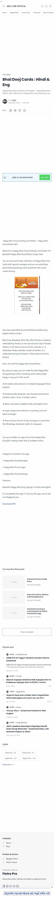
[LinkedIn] (17, 886)
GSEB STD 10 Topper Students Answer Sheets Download (27, 659)
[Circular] (19, 676)
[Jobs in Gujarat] (48, 12)
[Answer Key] (26, 12)
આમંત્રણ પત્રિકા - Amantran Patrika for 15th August (26, 712)
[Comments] (49, 686)
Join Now (44, 177)
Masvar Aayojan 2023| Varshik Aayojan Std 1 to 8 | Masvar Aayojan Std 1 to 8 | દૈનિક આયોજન (28, 681)
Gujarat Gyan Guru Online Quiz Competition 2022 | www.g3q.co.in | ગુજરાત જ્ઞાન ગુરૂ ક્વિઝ (27, 696)
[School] (18, 707)
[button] (42, 6)
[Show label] (8, 764)
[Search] (46, 6)
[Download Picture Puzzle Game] (14, 582)
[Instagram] (7, 886)
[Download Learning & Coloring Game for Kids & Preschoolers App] (14, 612)
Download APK (9, 503)
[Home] (5, 12)
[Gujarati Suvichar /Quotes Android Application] (14, 597)
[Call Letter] (36, 12)
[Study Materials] (21, 654)
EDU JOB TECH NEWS (17, 6)
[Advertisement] (27, 46)
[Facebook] (4, 886)
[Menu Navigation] (4, 6)
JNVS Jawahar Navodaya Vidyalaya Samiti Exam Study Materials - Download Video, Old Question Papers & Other (27, 729)
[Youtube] (14, 886)
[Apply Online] (14, 12)
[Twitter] (10, 886)
